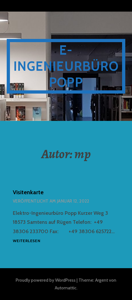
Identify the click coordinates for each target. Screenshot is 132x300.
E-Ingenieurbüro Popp (66, 66)
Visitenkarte (28, 192)
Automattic (66, 288)
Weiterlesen (26, 240)
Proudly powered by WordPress (46, 280)
